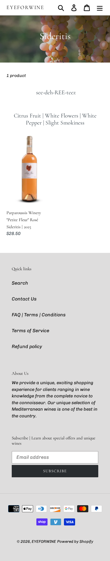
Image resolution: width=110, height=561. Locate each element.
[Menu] (99, 7)
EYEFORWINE (25, 7)
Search (20, 283)
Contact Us (24, 299)
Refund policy (27, 346)
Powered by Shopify (75, 541)
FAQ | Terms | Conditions (39, 315)
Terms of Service (30, 330)
